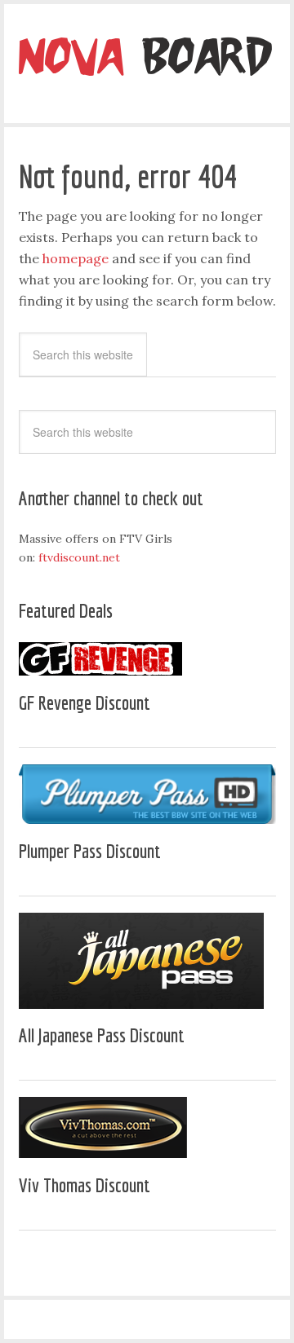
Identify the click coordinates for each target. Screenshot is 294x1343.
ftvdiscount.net (79, 557)
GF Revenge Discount (84, 702)
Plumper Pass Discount (90, 850)
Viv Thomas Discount (84, 1184)
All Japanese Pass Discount (102, 1035)
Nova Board (147, 61)
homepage (75, 258)
